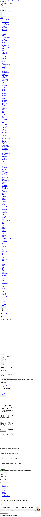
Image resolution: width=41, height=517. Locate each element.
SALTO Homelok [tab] (6, 120)
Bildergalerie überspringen (4, 318)
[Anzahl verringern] (2, 381)
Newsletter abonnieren (5, 486)
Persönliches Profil (5, 19)
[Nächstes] (3, 354)
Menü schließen (3, 16)
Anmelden (1, 18)
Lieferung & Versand (4, 494)
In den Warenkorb (3, 382)
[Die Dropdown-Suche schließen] (10, 11)
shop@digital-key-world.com (5, 480)
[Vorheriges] (2, 354)
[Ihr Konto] (1, 15)
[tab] (4, 393)
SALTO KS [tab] (5, 119)
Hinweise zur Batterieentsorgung (6, 496)
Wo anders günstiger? (6, 386)
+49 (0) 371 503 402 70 (6, 389)
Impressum (3, 492)
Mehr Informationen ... (25, 514)
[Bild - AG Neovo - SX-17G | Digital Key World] (6, 319)
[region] (20, 342)
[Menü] (1, 12)
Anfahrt (3, 497)
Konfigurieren (8, 515)
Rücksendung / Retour (5, 495)
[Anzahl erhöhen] (6, 381)
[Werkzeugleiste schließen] (1, 511)
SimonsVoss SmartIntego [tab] (7, 24)
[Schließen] (0, 516)
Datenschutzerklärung (4, 490)
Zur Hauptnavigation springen (16, 0)
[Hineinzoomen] (5, 360)
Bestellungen (12, 19)
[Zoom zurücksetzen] (3, 360)
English (3, 310)
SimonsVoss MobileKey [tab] (7, 23)
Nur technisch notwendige (4, 515)
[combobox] (4, 11)
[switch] (2, 509)
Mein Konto (3, 484)
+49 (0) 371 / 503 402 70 (4, 479)
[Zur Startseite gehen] (3, 1)
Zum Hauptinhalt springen (3, 0)
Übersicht (1, 19)
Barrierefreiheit (4, 493)
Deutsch (3, 309)
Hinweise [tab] (3, 394)
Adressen (9, 19)
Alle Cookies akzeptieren (14, 515)
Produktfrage (5, 385)
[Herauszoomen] (2, 360)
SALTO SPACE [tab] (6, 118)
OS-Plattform (3, 485)
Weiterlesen (2, 375)
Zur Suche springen (9, 0)
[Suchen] (8, 11)
